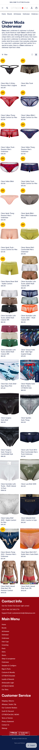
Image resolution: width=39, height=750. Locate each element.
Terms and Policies (19, 743)
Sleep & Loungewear (8, 659)
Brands (9, 14)
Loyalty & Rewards (8, 679)
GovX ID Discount (8, 711)
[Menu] (2, 7)
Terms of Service (7, 718)
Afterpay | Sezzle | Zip (9, 704)
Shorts (4, 655)
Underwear (35, 14)
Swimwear (26, 14)
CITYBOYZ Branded (8, 676)
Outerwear (5, 662)
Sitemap (4, 728)
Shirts (4, 652)
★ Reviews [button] (37, 377)
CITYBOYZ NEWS (8, 686)
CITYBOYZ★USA (22, 738)
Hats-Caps (5, 641)
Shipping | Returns (8, 701)
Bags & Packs (6, 669)
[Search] (7, 8)
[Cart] (36, 8)
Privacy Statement (8, 721)
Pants (3, 648)
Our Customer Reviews (9, 708)
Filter (5, 54)
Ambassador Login (8, 683)
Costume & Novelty (8, 672)
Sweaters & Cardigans (9, 665)
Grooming (5, 645)
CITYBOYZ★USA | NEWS (10, 714)
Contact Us (5, 725)
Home (4, 14)
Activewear (17, 14)
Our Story (5, 689)
